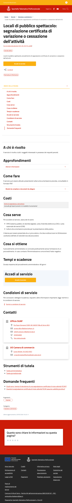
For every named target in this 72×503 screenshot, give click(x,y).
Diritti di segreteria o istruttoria (14, 204)
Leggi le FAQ (9, 477)
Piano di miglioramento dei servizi (10, 486)
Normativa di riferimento (11, 74)
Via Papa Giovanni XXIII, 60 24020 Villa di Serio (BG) (32, 325)
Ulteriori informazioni (12, 167)
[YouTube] (57, 9)
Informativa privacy (43, 466)
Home (6, 17)
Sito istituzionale (20, 338)
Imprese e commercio (25, 17)
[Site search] (67, 9)
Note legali (56, 466)
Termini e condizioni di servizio (15, 304)
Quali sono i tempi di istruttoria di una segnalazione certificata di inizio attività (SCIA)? (36, 386)
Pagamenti (24, 477)
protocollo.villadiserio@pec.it (24, 328)
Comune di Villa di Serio (9, 3)
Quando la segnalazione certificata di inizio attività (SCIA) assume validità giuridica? (35, 389)
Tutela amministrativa (14, 370)
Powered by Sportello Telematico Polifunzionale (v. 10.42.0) (23, 500)
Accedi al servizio (19, 64)
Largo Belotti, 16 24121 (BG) (23, 352)
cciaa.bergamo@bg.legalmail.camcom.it (27, 355)
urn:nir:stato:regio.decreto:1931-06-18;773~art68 (18, 46)
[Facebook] (53, 9)
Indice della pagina (11, 86)
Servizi (13, 17)
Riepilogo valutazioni (43, 477)
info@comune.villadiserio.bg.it (24, 332)
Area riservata (9, 466)
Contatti (23, 470)
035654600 (18, 335)
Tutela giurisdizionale (13, 373)
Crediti (23, 466)
